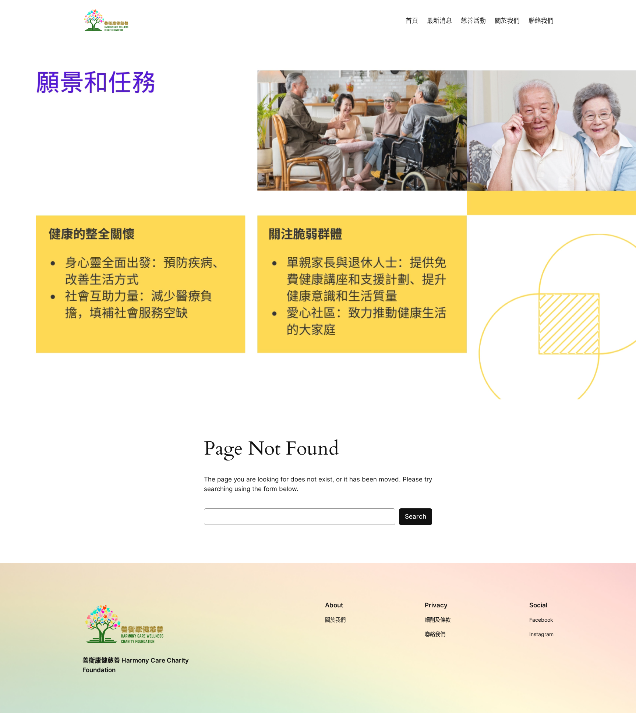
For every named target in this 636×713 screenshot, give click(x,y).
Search (415, 516)
